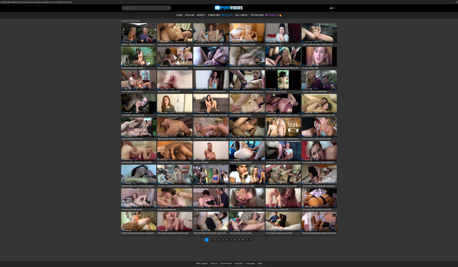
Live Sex (228, 15)
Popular (189, 15)
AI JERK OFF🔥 (275, 15)
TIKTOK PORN (257, 15)
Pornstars (214, 15)
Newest (201, 15)
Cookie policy (238, 263)
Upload (260, 263)
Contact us (214, 263)
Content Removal (226, 263)
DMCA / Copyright (202, 263)
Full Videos (241, 15)
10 (243, 240)
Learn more (68, 2)
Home (179, 15)
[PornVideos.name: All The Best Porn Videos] (229, 8)
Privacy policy (250, 263)
